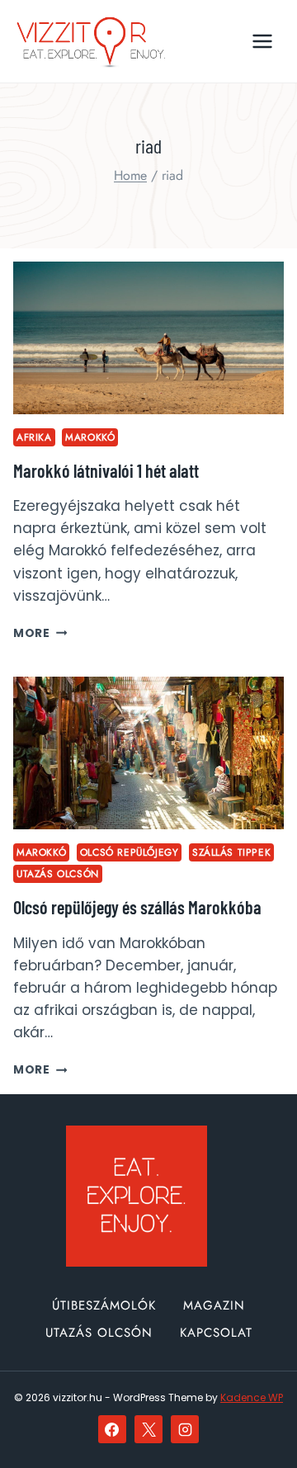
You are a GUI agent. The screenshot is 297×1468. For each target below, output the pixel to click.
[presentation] (148, 338)
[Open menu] (261, 41)
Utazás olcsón (57, 873)
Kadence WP (251, 1397)
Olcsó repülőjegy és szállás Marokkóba (137, 907)
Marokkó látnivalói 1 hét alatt (106, 470)
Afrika (34, 437)
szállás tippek (231, 852)
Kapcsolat (216, 1333)
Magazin (214, 1305)
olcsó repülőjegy (129, 852)
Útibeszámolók (104, 1305)
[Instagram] (185, 1429)
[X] (148, 1429)
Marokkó (90, 437)
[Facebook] (112, 1429)
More (40, 633)
